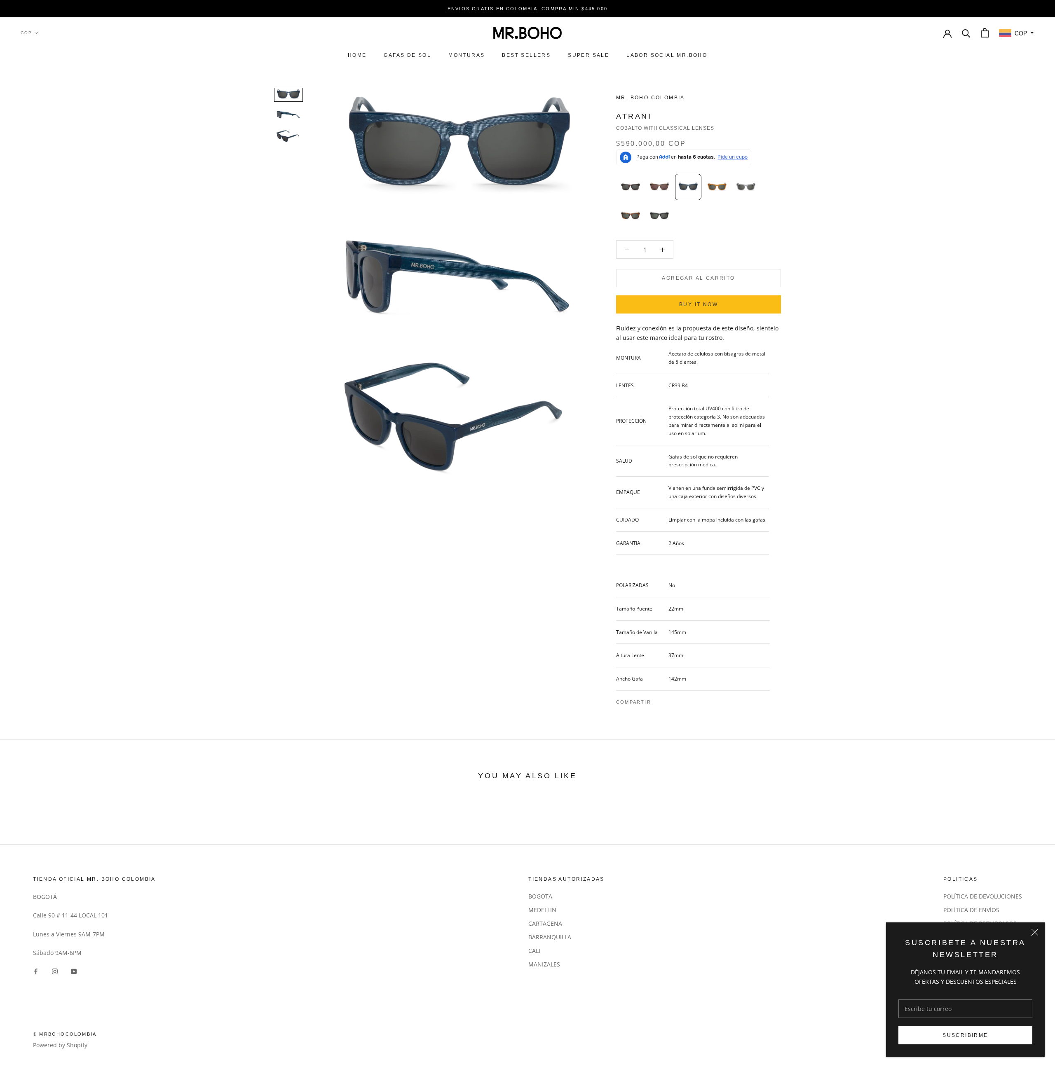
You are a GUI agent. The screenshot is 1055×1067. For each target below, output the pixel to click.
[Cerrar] (1035, 932)
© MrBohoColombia (64, 1034)
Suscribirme (965, 1035)
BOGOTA (540, 896)
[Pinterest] (680, 699)
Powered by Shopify (60, 1045)
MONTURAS (466, 55)
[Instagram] (55, 970)
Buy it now (698, 304)
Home (357, 55)
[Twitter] (669, 699)
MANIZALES (544, 964)
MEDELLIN (542, 910)
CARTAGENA (545, 923)
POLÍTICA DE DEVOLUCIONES (982, 896)
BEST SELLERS (526, 55)
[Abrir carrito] (985, 32)
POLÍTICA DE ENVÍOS (971, 910)
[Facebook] (658, 699)
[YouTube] (74, 970)
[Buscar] (966, 32)
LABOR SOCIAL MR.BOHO (666, 55)
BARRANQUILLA (549, 937)
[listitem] (630, 187)
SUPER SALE (588, 55)
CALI (534, 951)
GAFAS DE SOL (407, 55)
